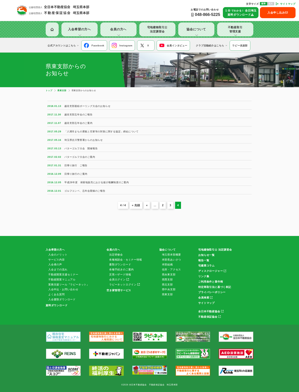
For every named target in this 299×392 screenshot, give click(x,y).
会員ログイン (117, 279)
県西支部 (167, 279)
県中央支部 (169, 289)
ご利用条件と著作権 (210, 281)
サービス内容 (56, 259)
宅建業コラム (206, 265)
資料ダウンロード (56, 305)
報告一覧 (203, 260)
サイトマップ (288, 3)
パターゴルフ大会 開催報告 (81, 148)
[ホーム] (52, 29)
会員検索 (203, 297)
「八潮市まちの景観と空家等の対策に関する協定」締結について (101, 131)
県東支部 (167, 294)
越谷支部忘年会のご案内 (78, 123)
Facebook (98, 45)
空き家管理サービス (119, 290)
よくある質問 (56, 294)
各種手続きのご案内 (121, 269)
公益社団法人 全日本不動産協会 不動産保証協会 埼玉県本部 (53, 10)
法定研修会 (116, 254)
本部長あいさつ (171, 259)
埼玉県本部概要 (171, 254)
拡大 (271, 3)
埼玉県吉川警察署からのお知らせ (83, 140)
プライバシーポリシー (212, 292)
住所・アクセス (171, 269)
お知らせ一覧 (206, 254)
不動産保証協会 (208, 316)
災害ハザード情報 (120, 274)
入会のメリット (57, 254)
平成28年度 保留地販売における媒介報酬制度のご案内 (96, 182)
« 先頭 (136, 205)
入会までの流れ (57, 269)
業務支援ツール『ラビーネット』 (68, 284)
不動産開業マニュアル (62, 279)
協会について (167, 249)
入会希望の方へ (55, 249)
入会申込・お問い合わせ (63, 289)
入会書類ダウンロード (62, 299)
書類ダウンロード (120, 264)
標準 (263, 3)
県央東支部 (169, 274)
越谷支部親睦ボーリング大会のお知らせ (87, 106)
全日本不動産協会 (209, 311)
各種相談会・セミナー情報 (125, 259)
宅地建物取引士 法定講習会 (215, 249)
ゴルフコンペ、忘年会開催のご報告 (84, 190)
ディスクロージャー (210, 270)
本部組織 (167, 264)
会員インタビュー (177, 45)
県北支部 (167, 284)
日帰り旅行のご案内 (75, 173)
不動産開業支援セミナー (63, 274)
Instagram (125, 45)
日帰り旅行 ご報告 (75, 165)
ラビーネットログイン (123, 284)
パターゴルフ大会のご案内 (79, 157)
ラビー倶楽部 (240, 45)
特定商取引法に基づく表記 (214, 286)
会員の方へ (113, 249)
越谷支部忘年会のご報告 (78, 114)
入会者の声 (55, 264)
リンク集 (203, 276)
